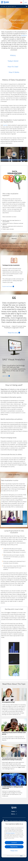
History (13, 55)
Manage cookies (14, 850)
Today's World (13, 61)
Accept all (14, 842)
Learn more (5, 376)
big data (5, 125)
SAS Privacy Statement (10, 833)
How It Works (14, 72)
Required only (14, 846)
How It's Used (13, 67)
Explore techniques (7, 286)
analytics (24, 35)
